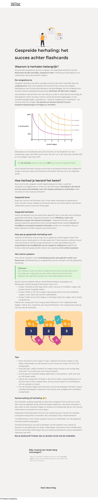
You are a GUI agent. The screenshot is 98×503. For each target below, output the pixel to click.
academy (13, 499)
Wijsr (15, 3)
